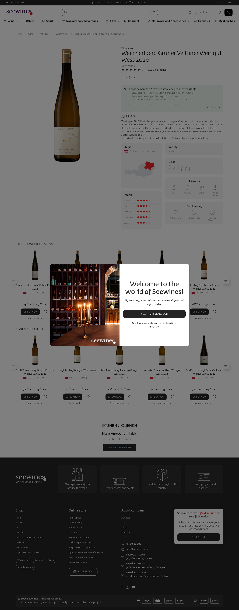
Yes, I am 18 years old (154, 314)
